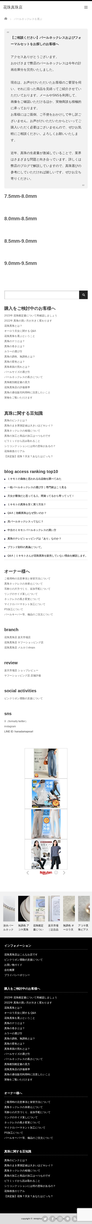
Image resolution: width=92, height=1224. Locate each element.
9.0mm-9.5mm (20, 263)
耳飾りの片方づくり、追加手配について (27, 588)
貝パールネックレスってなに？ (25, 521)
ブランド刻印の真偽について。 (25, 547)
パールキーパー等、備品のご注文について (28, 614)
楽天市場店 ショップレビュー (21, 670)
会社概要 (9, 969)
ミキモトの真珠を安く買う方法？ (26, 504)
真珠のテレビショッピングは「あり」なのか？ (34, 538)
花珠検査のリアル (14, 451)
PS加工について (13, 609)
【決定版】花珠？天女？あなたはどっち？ (28, 456)
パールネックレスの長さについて (23, 377)
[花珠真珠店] (12, 7)
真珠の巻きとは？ (14, 346)
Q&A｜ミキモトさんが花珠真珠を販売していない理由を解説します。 (47, 555)
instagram (10, 726)
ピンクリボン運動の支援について (23, 698)
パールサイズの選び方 (17, 371)
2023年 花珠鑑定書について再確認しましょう (30, 315)
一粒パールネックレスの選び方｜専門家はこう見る (37, 487)
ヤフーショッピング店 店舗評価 (22, 675)
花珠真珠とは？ (13, 325)
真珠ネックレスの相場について (22, 430)
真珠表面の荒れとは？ (17, 366)
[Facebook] (52, 1219)
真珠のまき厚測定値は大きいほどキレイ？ (28, 425)
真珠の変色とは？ (14, 361)
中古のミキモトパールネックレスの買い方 (31, 530)
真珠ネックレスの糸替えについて (23, 583)
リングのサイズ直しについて (21, 593)
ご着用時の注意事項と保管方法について (27, 578)
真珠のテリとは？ (14, 341)
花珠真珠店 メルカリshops (19, 647)
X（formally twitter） (16, 721)
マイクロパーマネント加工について (24, 604)
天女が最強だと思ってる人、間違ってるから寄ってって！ (40, 495)
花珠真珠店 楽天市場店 (17, 637)
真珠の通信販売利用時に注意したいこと (27, 392)
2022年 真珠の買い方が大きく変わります (28, 320)
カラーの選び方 (13, 351)
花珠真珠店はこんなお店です (21, 954)
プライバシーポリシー (17, 975)
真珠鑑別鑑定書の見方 (17, 382)
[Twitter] (45, 1219)
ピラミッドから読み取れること (22, 440)
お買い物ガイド (13, 964)
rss (75, 1219)
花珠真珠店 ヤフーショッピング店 (23, 642)
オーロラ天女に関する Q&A (20, 330)
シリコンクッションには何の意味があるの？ (30, 446)
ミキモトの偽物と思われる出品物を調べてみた (34, 478)
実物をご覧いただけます (18, 397)
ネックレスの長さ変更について (22, 599)
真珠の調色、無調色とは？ (19, 356)
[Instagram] (60, 1219)
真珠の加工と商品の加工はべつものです (27, 435)
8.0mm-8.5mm (20, 218)
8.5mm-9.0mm (20, 241)
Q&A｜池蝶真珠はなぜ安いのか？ (27, 512)
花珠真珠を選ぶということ (19, 336)
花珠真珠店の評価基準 (17, 387)
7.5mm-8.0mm (20, 196)
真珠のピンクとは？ (15, 420)
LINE (67, 1219)
